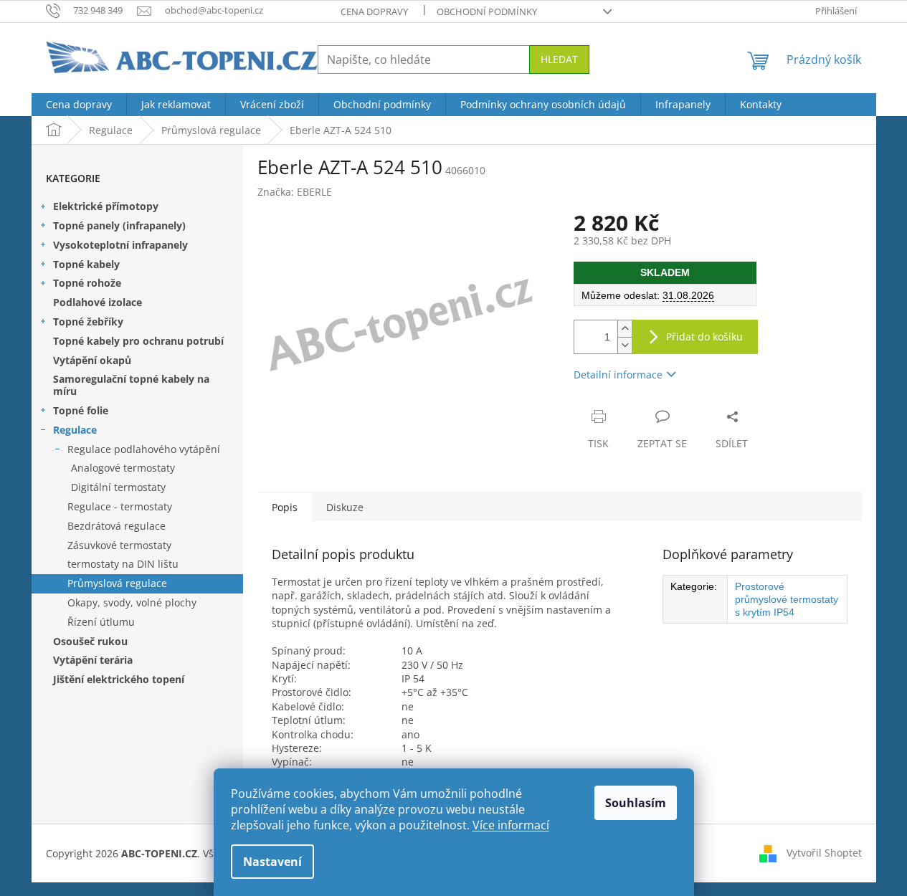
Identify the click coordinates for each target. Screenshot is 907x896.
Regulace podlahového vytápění (143, 449)
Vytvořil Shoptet (824, 852)
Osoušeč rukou (90, 641)
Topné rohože (87, 283)
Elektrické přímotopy (105, 206)
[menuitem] (79, 104)
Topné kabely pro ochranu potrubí (138, 341)
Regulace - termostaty (119, 506)
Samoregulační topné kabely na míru (131, 385)
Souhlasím (635, 803)
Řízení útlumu (101, 622)
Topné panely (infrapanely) (119, 225)
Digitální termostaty (118, 487)
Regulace (75, 430)
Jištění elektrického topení (118, 679)
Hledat (559, 59)
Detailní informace (618, 374)
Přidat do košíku (704, 336)
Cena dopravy (374, 11)
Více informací (511, 825)
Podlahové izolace (97, 302)
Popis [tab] (285, 507)
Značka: (294, 192)
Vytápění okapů (92, 360)
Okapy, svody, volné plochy (131, 602)
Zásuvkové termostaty (119, 545)
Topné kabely (86, 264)
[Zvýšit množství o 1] (624, 328)
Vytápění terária (93, 660)
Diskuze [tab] (345, 507)
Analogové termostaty (123, 468)
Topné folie (80, 410)
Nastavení (272, 861)
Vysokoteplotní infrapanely (120, 245)
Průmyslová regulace (117, 583)
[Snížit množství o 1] (624, 345)
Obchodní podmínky (487, 11)
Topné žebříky (88, 321)
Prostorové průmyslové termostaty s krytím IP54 (786, 599)
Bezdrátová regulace (116, 526)
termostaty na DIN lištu (123, 564)
